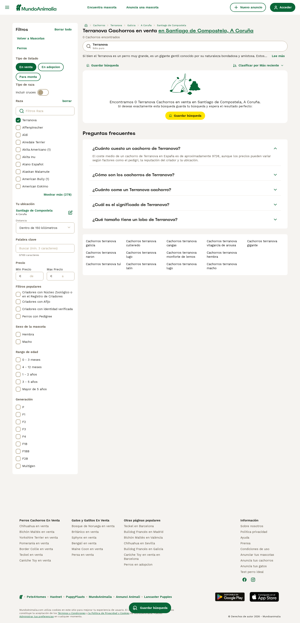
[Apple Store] (264, 597)
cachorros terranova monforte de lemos (182, 255)
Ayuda (244, 537)
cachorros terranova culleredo (141, 243)
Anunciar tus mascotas (257, 555)
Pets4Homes (36, 597)
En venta (26, 67)
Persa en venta (83, 555)
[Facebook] (244, 580)
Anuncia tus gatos (253, 566)
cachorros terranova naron (101, 255)
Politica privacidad (253, 532)
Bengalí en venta (84, 543)
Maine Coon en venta (87, 549)
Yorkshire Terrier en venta (38, 537)
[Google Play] (230, 597)
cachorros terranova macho (222, 266)
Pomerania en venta (34, 543)
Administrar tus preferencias (36, 616)
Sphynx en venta (84, 537)
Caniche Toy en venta (35, 560)
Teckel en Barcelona (139, 526)
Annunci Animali (128, 597)
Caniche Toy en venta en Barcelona (142, 557)
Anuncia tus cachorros (256, 560)
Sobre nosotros (251, 526)
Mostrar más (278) (58, 194)
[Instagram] (253, 580)
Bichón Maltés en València (143, 537)
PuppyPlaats (75, 597)
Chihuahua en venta (34, 526)
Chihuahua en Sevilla (139, 543)
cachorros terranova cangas (182, 243)
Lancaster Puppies (158, 597)
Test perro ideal (252, 572)
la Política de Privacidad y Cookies (108, 613)
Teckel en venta (31, 555)
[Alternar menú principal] (7, 7)
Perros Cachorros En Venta (39, 520)
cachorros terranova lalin (141, 266)
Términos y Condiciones (72, 613)
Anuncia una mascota (142, 7)
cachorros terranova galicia (101, 243)
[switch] (43, 92)
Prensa (245, 543)
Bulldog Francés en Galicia (143, 549)
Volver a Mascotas (30, 38)
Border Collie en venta (36, 549)
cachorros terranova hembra (222, 255)
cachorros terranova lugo (141, 255)
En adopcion (51, 67)
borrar (67, 101)
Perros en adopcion (138, 564)
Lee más (278, 56)
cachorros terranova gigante (262, 243)
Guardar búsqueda (105, 65)
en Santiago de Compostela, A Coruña (205, 31)
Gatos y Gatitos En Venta (90, 520)
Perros (22, 48)
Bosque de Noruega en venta (93, 526)
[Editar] (70, 212)
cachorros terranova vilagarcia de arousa (222, 243)
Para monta (28, 77)
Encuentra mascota (102, 7)
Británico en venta (85, 532)
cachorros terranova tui (103, 264)
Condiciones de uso (254, 549)
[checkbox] (18, 120)
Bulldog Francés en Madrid (143, 532)
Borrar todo (63, 29)
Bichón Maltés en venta (36, 532)
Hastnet (56, 597)
